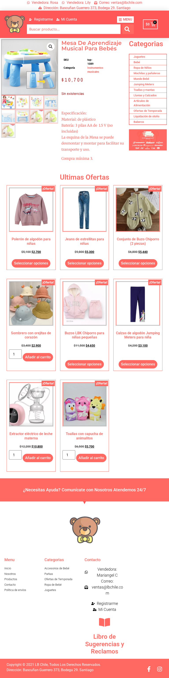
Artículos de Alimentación (142, 103)
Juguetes (139, 56)
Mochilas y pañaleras (147, 73)
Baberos (139, 121)
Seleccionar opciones (31, 263)
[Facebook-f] (149, 669)
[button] (51, 47)
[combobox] (74, 29)
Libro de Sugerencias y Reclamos (104, 644)
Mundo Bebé (141, 78)
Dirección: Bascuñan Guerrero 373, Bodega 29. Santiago (50, 670)
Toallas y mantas (144, 89)
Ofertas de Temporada (148, 110)
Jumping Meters (144, 84)
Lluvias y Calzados (145, 95)
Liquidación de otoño (146, 116)
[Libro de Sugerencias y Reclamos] (104, 622)
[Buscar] (128, 29)
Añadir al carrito (38, 357)
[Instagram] (159, 669)
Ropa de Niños (143, 67)
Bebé (137, 62)
